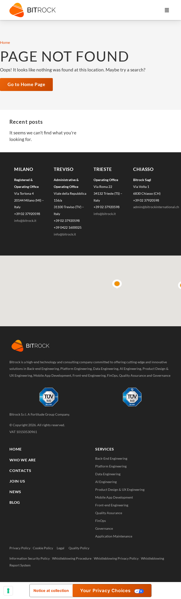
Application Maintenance (113, 536)
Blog (14, 502)
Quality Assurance (108, 513)
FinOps (100, 521)
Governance (104, 528)
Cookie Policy (44, 548)
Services (104, 449)
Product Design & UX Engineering (119, 489)
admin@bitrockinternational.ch (156, 207)
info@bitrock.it (25, 221)
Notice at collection (51, 590)
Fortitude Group (42, 414)
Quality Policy (79, 548)
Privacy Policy (19, 548)
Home (5, 42)
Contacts (20, 470)
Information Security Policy (29, 558)
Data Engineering (107, 474)
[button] (167, 10)
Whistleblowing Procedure (71, 558)
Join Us (17, 481)
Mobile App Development (114, 497)
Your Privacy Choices (105, 590)
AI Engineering (106, 482)
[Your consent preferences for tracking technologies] (8, 590)
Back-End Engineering (111, 458)
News (15, 491)
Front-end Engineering (111, 505)
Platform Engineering (111, 466)
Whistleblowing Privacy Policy (116, 558)
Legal (63, 548)
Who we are (22, 460)
